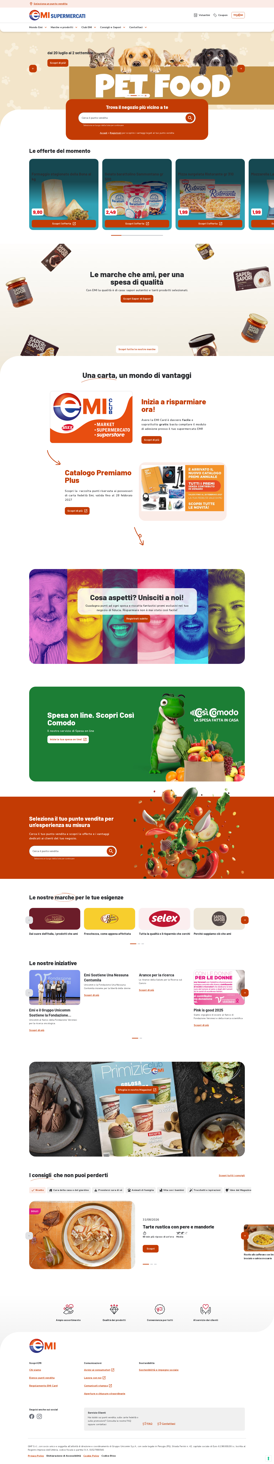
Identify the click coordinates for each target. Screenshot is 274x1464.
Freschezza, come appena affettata (107, 933)
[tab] (37, 1190)
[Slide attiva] (137, 95)
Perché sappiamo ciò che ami (212, 933)
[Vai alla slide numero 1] (128, 95)
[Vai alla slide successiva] (241, 68)
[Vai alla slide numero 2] (131, 95)
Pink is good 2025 (208, 1010)
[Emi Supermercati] (58, 15)
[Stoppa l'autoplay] (145, 95)
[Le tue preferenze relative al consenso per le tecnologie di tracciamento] (268, 1458)
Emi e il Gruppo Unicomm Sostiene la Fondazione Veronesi (49, 1015)
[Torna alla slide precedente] (33, 68)
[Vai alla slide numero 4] (142, 95)
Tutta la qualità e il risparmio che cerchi (164, 933)
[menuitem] (202, 15)
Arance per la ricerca (156, 975)
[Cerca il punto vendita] (111, 851)
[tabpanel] (137, 1238)
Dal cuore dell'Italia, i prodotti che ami (53, 933)
